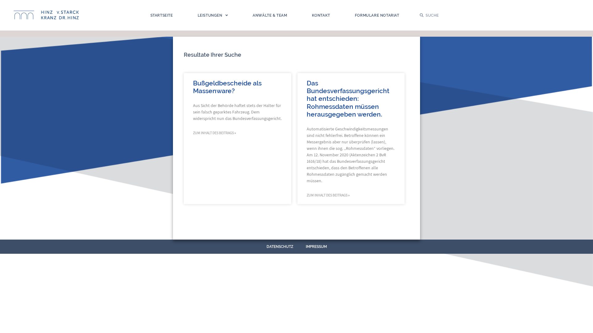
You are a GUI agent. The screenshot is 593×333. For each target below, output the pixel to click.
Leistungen (210, 15)
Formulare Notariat (377, 15)
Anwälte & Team (270, 15)
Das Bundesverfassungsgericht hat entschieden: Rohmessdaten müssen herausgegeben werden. (348, 98)
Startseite (161, 15)
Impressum (316, 247)
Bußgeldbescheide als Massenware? (227, 87)
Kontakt (321, 15)
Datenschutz (280, 247)
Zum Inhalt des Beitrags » (214, 132)
